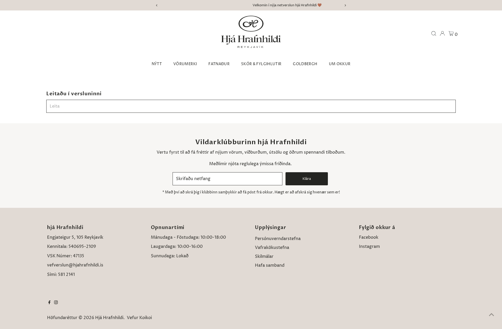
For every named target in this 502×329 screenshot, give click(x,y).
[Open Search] (433, 33)
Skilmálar (264, 256)
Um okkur (340, 64)
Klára (307, 178)
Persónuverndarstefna (278, 239)
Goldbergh (305, 64)
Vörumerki (185, 64)
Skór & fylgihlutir (261, 64)
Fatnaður (219, 64)
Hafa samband (269, 265)
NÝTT (157, 64)
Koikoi (145, 318)
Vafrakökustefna (272, 247)
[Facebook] (49, 303)
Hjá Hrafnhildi (109, 318)
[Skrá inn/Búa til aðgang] (442, 33)
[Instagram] (56, 303)
